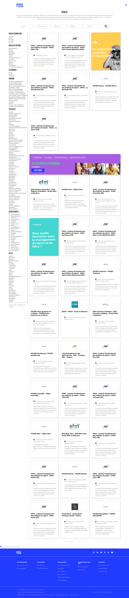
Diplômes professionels (64, 577)
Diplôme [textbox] (90, 26)
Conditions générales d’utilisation (34, 594)
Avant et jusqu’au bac (64, 565)
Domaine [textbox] (57, 26)
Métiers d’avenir (61, 157)
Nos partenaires (102, 568)
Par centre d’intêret (42, 568)
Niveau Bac (61, 568)
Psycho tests (81, 569)
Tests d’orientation (83, 566)
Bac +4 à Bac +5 (62, 574)
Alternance (37, 157)
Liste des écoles (8, 546)
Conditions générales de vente (62, 594)
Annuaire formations (22, 565)
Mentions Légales (21, 594)
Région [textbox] (73, 26)
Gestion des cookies (74, 594)
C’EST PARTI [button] (38, 170)
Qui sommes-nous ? (103, 565)
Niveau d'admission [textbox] (43, 26)
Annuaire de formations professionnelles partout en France (30, 592)
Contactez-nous (102, 571)
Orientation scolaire (77, 157)
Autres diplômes (62, 580)
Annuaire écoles (21, 568)
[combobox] (27, 26)
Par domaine (40, 565)
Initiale (18, 546)
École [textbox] (23, 26)
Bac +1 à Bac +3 (62, 571)
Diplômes (48, 157)
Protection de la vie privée (48, 594)
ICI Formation (41, 589)
